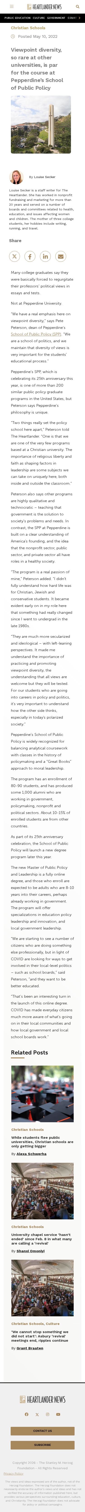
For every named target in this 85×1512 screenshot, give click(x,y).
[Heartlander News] (44, 7)
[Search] (77, 7)
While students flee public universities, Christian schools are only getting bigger (42, 1141)
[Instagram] (47, 1414)
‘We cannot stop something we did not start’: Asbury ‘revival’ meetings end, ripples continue (39, 1336)
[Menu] (13, 6)
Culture (39, 18)
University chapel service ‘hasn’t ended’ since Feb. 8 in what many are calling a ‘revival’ (41, 1239)
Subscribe (42, 1445)
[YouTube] (58, 1414)
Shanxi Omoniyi (30, 1251)
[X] (37, 1414)
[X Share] (15, 258)
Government (56, 18)
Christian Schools (28, 27)
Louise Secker (44, 177)
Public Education (18, 18)
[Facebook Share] (30, 258)
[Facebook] (26, 1414)
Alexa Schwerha (31, 1154)
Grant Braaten (30, 1348)
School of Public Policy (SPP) (36, 334)
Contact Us (42, 1431)
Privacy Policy (13, 1473)
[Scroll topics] (78, 18)
